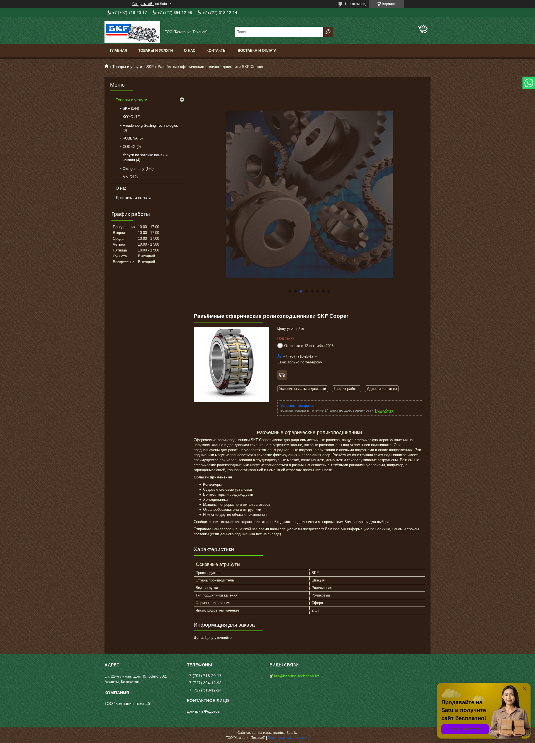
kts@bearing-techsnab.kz (296, 676)
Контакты (216, 50)
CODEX (129, 147)
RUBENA (130, 138)
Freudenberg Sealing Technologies (150, 125)
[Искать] (328, 32)
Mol (125, 177)
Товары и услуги (155, 50)
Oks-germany (133, 169)
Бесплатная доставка (282, 375)
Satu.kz (292, 733)
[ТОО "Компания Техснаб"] (132, 32)
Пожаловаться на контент (288, 738)
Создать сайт (143, 4)
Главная (118, 50)
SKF (150, 66)
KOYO (128, 117)
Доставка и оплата (257, 50)
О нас (189, 50)
